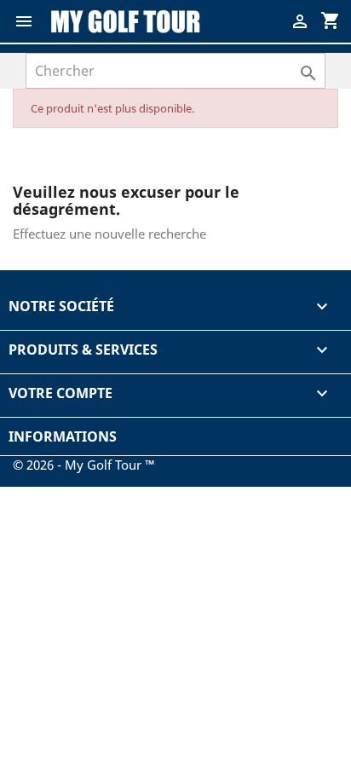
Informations (63, 436)
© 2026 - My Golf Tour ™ (84, 464)
